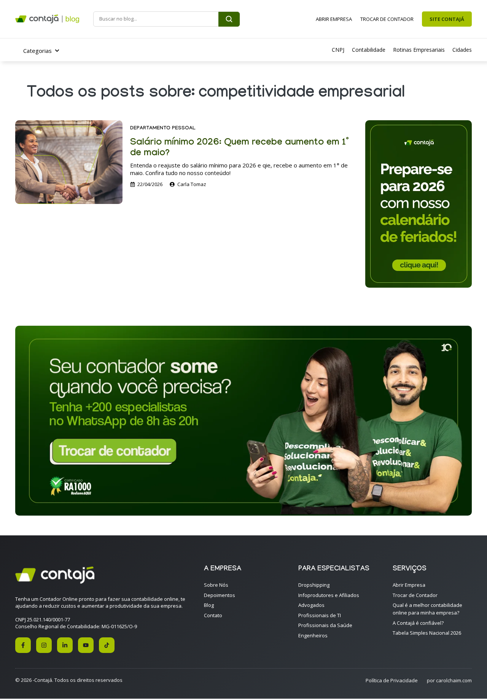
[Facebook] (23, 645)
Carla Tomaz (191, 184)
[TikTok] (107, 645)
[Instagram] (44, 645)
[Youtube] (86, 645)
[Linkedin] (65, 645)
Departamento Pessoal (163, 129)
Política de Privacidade (392, 680)
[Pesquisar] (229, 19)
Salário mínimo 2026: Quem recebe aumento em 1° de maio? (239, 148)
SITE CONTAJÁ (447, 19)
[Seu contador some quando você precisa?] (243, 513)
